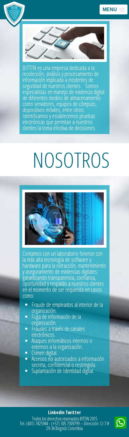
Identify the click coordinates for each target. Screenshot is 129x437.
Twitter (73, 412)
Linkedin (56, 412)
